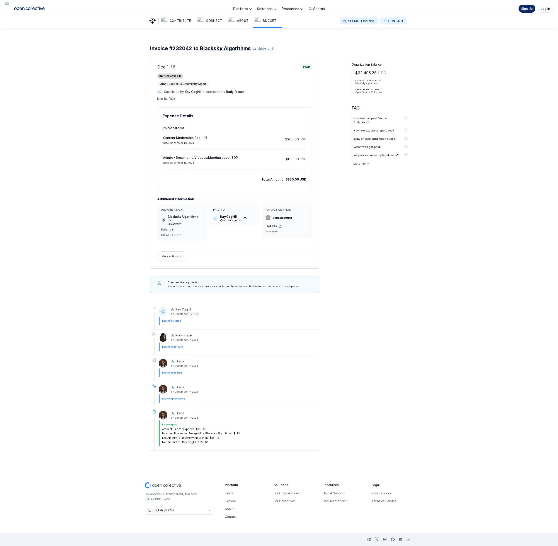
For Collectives (285, 501)
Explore (230, 501)
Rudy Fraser (184, 335)
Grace (179, 361)
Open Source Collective (368, 92)
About (229, 509)
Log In (545, 8)
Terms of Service (383, 501)
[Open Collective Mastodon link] (385, 539)
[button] (178, 21)
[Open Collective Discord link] (401, 539)
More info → (361, 163)
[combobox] (179, 510)
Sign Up (527, 8)
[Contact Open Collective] (408, 539)
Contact (231, 517)
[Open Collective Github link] (393, 539)
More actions (170, 256)
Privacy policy (381, 493)
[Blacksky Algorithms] (153, 21)
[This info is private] (279, 226)
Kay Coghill (183, 309)
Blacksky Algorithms (225, 48)
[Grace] (163, 363)
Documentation (334, 501)
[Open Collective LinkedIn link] (369, 539)
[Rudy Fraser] (163, 337)
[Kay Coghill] (159, 91)
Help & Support (334, 493)
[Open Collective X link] (377, 539)
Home (229, 493)
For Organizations (286, 493)
